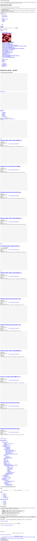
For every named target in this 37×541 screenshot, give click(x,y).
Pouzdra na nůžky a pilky (7, 464)
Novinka (4, 495)
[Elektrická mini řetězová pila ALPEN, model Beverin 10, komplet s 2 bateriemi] (13, 190)
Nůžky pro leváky (8, 452)
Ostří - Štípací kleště (10, 467)
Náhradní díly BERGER (9, 473)
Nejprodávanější (5, 497)
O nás (3, 18)
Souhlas (12, 538)
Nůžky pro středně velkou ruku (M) (11, 450)
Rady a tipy (3, 20)
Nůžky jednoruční (6, 449)
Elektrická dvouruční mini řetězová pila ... (10, 402)
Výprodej (4, 496)
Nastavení (2, 4)
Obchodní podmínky (5, 19)
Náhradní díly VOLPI (9, 485)
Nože (5, 459)
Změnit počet (2, 143)
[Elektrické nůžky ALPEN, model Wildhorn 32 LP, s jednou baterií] (13, 348)
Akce (4, 494)
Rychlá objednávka (3, 29)
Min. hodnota (4, 490)
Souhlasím (10, 4)
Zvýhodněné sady (6, 474)
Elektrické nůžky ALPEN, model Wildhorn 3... (11, 272)
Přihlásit (19, 523)
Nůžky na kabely (6, 461)
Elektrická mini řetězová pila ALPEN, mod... (10, 192)
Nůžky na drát (6, 460)
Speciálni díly (9, 471)
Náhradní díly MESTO (9, 484)
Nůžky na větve (6, 454)
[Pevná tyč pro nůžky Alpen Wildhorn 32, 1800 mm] (13, 374)
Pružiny (9, 470)
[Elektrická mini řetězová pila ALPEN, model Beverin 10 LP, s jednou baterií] (13, 322)
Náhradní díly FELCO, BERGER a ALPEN (10, 465)
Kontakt (3, 21)
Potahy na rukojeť (10, 469)
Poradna (3, 60)
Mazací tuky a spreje (7, 463)
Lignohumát (5, 444)
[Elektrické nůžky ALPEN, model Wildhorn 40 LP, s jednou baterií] (13, 216)
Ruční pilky (7, 456)
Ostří (8, 466)
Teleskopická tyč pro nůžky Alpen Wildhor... (10, 166)
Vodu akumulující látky (7, 445)
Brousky (5, 462)
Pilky (5, 455)
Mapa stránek (2, 538)
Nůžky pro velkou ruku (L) (10, 451)
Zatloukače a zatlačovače (7, 477)
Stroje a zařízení (4, 475)
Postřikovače (4, 479)
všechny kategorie (3, 438)
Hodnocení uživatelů (4, 499)
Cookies (15, 538)
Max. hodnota (17, 490)
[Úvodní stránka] (3, 13)
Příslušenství (6, 482)
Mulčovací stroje (6, 476)
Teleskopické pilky (8, 457)
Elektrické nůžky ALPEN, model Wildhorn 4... (11, 140)
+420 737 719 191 (3, 534)
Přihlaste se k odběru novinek (4, 523)
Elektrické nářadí (6, 446)
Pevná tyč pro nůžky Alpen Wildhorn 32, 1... (10, 376)
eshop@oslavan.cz (8, 534)
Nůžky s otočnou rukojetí (9, 453)
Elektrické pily (8, 448)
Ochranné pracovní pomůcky (6, 478)
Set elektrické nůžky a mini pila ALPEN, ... (10, 245)
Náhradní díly (6, 483)
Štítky (1, 492)
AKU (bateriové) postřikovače (10, 481)
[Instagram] (2, 24)
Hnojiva (5, 442)
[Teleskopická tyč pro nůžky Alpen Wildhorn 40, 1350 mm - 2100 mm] (13, 164)
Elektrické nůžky (8, 447)
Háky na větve (6, 458)
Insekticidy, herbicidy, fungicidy (8, 443)
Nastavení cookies (19, 538)
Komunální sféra (3, 440)
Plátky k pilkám (10, 468)
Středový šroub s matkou (11, 472)
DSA (23, 538)
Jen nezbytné (6, 4)
